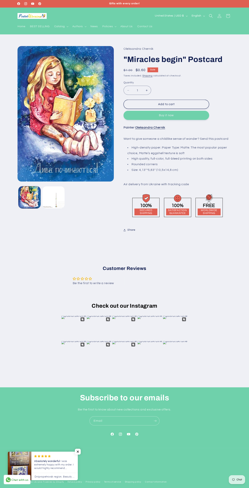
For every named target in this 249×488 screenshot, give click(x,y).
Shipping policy (133, 482)
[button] (61, 26)
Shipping (147, 76)
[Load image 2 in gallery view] (53, 197)
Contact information (156, 482)
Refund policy (75, 482)
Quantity (129, 82)
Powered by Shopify (53, 482)
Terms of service (112, 482)
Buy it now (166, 115)
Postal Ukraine (34, 482)
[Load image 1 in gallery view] (29, 197)
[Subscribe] (155, 420)
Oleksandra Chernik (150, 127)
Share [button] (131, 230)
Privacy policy (93, 482)
